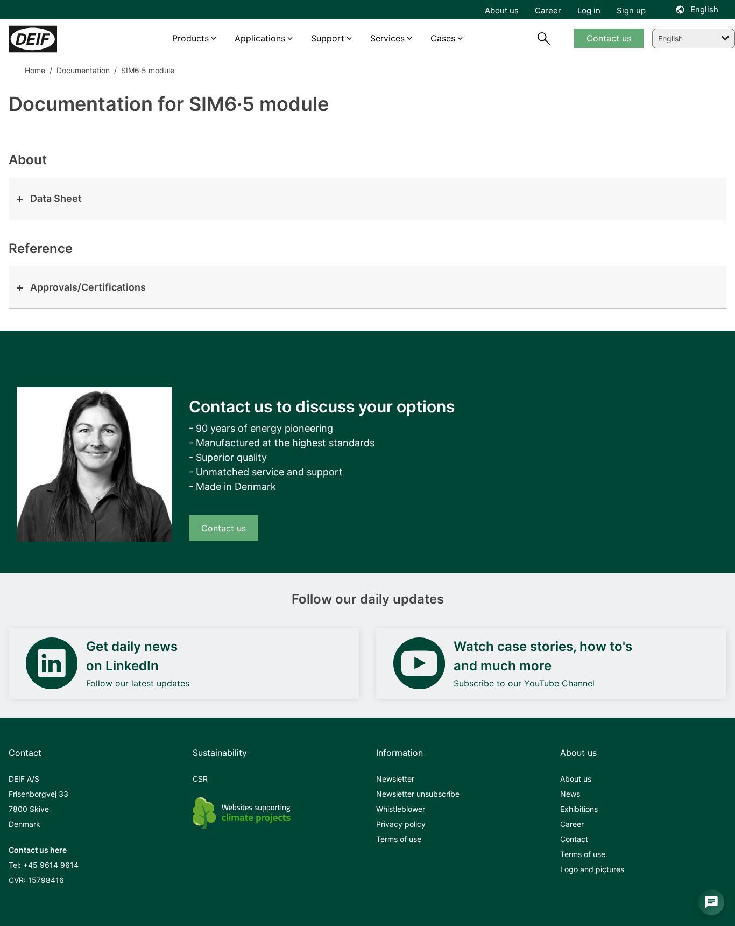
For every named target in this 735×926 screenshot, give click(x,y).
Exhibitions (579, 808)
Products (190, 38)
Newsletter (395, 778)
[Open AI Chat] (711, 902)
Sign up (631, 10)
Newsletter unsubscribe (418, 793)
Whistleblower (400, 808)
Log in (588, 10)
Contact (574, 839)
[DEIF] (54, 39)
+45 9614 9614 (51, 864)
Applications (260, 38)
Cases (442, 38)
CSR (200, 778)
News (570, 793)
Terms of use (398, 839)
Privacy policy (401, 824)
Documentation (82, 70)
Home (35, 70)
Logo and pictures (592, 869)
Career (572, 824)
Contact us (223, 528)
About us (575, 778)
